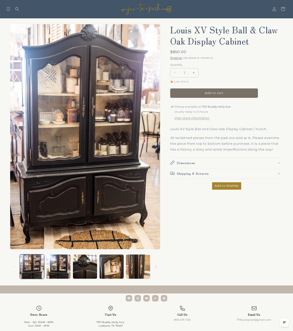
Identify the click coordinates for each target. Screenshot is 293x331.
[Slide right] (155, 266)
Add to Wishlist (226, 185)
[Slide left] (14, 266)
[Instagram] (138, 298)
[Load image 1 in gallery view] (32, 266)
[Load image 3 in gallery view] (85, 266)
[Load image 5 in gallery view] (138, 266)
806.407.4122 (182, 319)
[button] (8, 9)
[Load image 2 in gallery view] (58, 266)
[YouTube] (146, 298)
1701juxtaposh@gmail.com (254, 319)
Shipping (176, 57)
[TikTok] (155, 298)
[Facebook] (129, 298)
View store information (192, 118)
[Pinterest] (164, 298)
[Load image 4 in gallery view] (111, 266)
